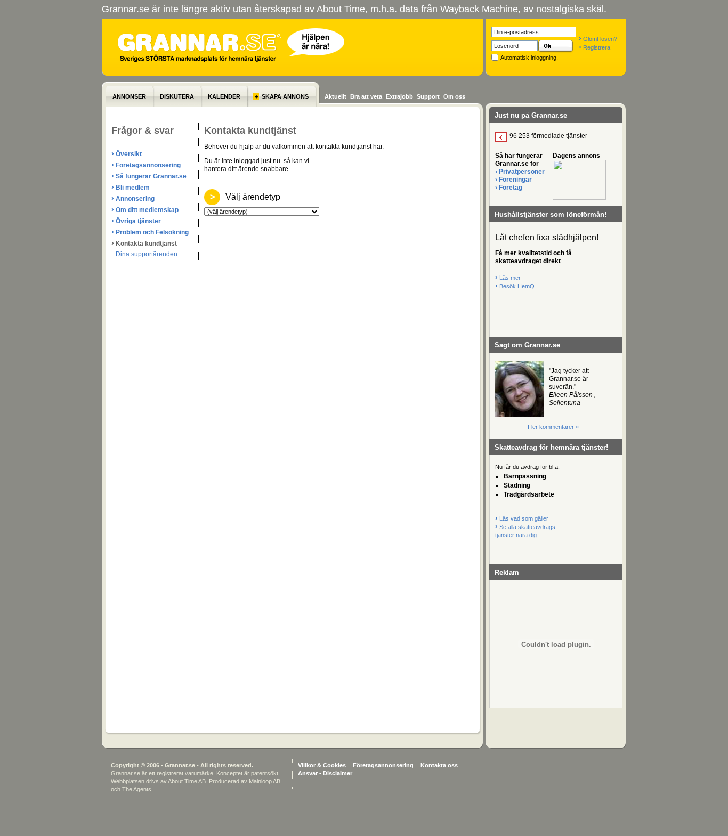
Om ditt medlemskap (145, 209)
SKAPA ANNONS (282, 96)
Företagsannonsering (146, 164)
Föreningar (513, 179)
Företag (508, 187)
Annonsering (133, 198)
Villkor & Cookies (322, 765)
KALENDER (224, 96)
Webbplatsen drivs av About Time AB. (159, 781)
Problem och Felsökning (150, 232)
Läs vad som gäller (521, 518)
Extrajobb (399, 96)
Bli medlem (130, 187)
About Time (341, 9)
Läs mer (508, 277)
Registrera (594, 47)
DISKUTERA (177, 96)
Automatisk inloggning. (529, 57)
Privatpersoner (520, 171)
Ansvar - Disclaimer (325, 773)
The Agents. (137, 789)
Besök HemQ (515, 286)
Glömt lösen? (598, 39)
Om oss (454, 96)
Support (428, 96)
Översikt (126, 153)
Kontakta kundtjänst (144, 243)
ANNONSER (129, 96)
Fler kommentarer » (553, 427)
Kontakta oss (439, 765)
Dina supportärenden (146, 254)
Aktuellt (335, 96)
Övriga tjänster (136, 220)
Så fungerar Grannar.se (149, 176)
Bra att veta (366, 96)
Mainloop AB (264, 781)
